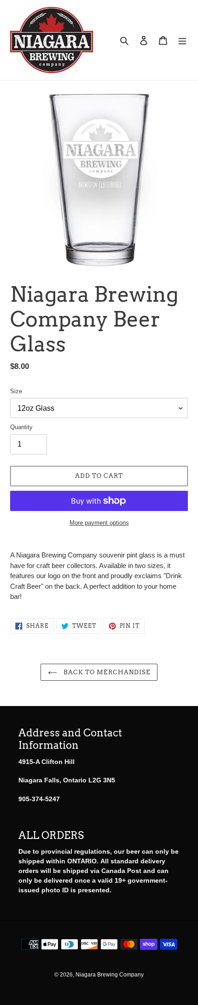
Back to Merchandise (106, 672)
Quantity (21, 427)
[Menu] (182, 40)
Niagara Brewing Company (110, 974)
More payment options (99, 522)
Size (16, 391)
